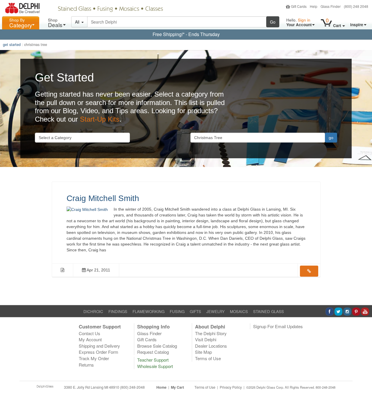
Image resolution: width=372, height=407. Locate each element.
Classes (154, 9)
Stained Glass (74, 9)
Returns (86, 365)
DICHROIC (93, 311)
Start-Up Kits (99, 119)
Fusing (105, 9)
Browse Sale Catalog (157, 346)
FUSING (177, 311)
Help (313, 6)
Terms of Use (208, 358)
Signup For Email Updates (278, 326)
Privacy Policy (231, 387)
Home (161, 387)
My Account (90, 339)
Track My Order (94, 358)
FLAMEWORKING (148, 311)
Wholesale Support (155, 366)
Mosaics (129, 9)
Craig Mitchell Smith (103, 198)
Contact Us (89, 333)
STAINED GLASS (268, 311)
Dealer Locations (211, 346)
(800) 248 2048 (356, 6)
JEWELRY (215, 311)
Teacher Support (153, 360)
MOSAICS (239, 311)
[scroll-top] (363, 390)
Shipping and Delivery (99, 346)
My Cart (177, 387)
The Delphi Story (211, 333)
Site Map (203, 352)
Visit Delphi (205, 339)
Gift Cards (298, 6)
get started (12, 44)
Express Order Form (98, 352)
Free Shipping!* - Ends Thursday (186, 34)
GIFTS (195, 311)
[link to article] (309, 271)
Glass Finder (331, 6)
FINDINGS (117, 311)
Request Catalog (153, 352)
